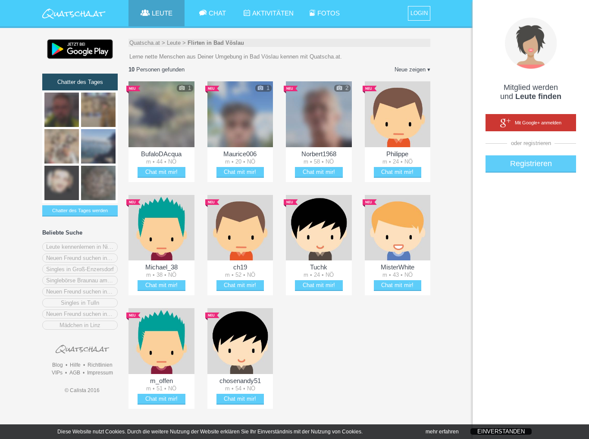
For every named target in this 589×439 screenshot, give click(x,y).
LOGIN (419, 13)
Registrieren (531, 163)
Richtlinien (100, 365)
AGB (74, 373)
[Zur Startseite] (74, 19)
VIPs (57, 373)
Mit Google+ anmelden (538, 122)
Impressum (100, 373)
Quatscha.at (144, 43)
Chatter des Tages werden (80, 210)
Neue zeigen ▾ (412, 69)
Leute (174, 43)
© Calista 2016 (82, 390)
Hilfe (75, 365)
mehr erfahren (442, 432)
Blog (57, 365)
